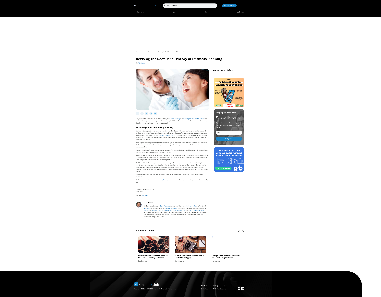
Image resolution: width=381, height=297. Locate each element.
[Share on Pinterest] (147, 114)
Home (138, 52)
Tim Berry (141, 63)
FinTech (205, 12)
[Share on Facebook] (138, 114)
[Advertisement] (190, 35)
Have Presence (165, 206)
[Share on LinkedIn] (151, 114)
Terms (170, 289)
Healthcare (240, 12)
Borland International (170, 208)
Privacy (175, 289)
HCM (173, 12)
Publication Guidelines (220, 289)
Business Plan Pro (157, 210)
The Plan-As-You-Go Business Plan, (175, 210)
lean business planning (166, 135)
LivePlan (146, 210)
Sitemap (215, 286)
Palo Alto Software (192, 206)
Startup (144, 52)
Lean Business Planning (196, 210)
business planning (174, 119)
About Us (204, 286)
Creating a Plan (152, 52)
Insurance (140, 12)
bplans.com (147, 208)
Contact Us (204, 289)
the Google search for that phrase (193, 119)
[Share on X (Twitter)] (142, 114)
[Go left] (239, 231)
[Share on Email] (156, 114)
